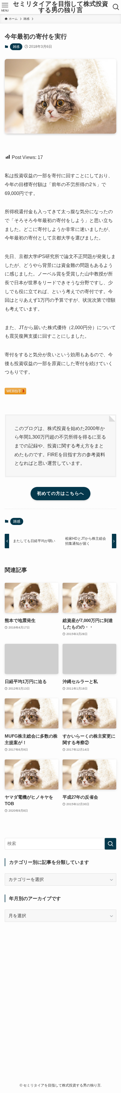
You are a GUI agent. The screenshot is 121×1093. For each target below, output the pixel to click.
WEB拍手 (15, 391)
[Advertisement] (60, 991)
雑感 (16, 46)
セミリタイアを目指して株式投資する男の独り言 (60, 7)
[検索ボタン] (116, 7)
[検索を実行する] (110, 844)
